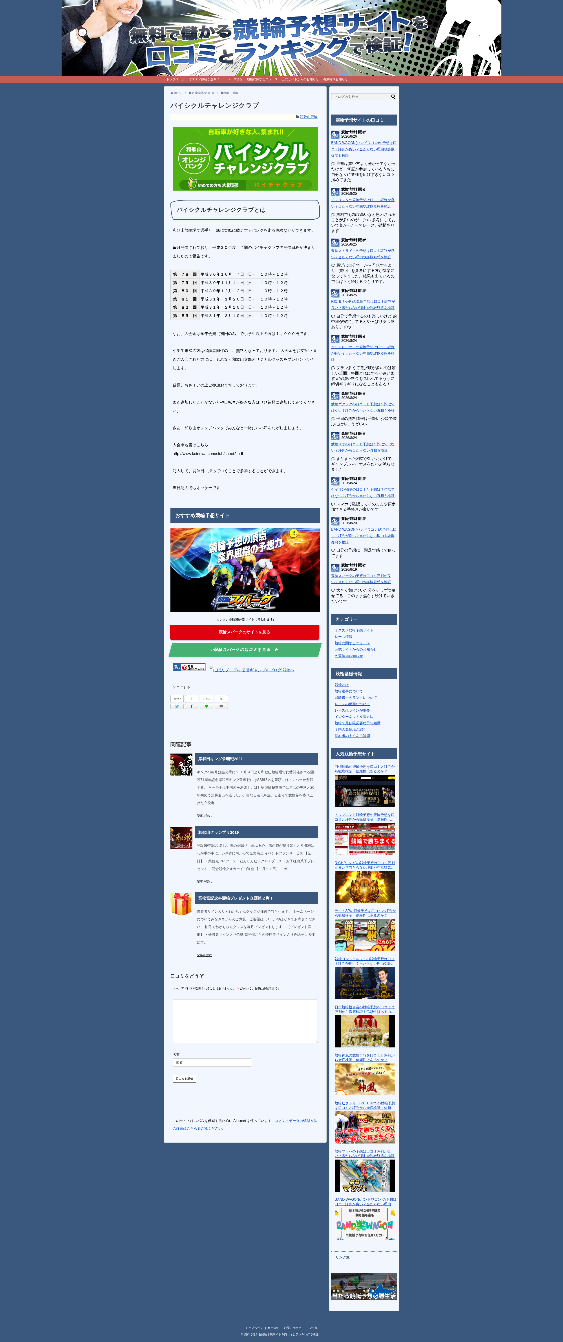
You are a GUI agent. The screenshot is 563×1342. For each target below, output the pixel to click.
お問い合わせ (292, 1327)
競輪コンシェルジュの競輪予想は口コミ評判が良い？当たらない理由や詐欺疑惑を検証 (365, 961)
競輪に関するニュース (262, 79)
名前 (176, 1054)
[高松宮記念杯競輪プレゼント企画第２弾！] (181, 904)
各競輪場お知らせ (335, 79)
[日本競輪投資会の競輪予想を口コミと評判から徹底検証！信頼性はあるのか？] (365, 1031)
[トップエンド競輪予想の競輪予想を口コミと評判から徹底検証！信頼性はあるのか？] (365, 839)
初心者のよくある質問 (352, 736)
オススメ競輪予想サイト (206, 79)
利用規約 (273, 1327)
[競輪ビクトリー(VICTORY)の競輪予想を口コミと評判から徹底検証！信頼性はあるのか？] (365, 1127)
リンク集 (312, 1327)
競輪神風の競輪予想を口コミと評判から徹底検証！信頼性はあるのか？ (365, 1057)
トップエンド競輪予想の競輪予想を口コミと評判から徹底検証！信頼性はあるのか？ (365, 817)
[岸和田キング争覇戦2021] (181, 765)
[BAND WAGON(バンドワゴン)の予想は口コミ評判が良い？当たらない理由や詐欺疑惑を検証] (365, 1224)
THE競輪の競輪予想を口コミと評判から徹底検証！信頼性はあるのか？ (365, 769)
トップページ (175, 79)
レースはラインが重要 (352, 710)
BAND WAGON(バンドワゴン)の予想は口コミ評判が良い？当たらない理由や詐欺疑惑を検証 (364, 149)
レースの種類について (352, 704)
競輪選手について (349, 691)
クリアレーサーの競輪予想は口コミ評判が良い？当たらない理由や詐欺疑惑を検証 (363, 353)
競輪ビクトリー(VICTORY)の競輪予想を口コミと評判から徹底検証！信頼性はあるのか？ (365, 1105)
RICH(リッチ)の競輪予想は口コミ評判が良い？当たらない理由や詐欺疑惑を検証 (365, 865)
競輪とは (342, 685)
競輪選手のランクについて (356, 697)
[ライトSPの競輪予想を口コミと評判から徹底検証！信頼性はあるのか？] (365, 935)
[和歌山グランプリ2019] (181, 838)
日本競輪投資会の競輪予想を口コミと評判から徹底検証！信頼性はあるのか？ (365, 1009)
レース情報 (235, 79)
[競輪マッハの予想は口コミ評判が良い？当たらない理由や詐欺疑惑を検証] (365, 1176)
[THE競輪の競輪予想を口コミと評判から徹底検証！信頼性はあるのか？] (365, 791)
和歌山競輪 (309, 117)
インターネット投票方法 (354, 717)
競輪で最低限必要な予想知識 (357, 723)
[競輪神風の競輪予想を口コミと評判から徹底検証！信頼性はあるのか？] (365, 1079)
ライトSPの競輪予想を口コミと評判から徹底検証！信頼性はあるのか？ (365, 913)
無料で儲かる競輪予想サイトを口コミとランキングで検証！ (282, 1334)
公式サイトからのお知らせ (300, 79)
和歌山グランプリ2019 (218, 832)
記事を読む (204, 816)
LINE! (207, 699)
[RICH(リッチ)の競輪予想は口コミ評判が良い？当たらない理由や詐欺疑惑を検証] (365, 887)
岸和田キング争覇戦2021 (220, 759)
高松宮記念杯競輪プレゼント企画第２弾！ (236, 898)
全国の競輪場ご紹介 (350, 729)
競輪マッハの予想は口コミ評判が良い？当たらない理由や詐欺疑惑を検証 (365, 1153)
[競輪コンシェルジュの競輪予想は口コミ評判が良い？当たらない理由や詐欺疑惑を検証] (365, 983)
